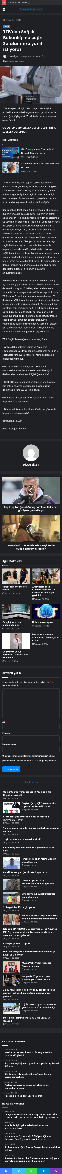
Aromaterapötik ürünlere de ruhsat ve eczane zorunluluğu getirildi (44, 591)
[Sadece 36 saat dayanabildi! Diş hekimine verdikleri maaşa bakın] (11, 919)
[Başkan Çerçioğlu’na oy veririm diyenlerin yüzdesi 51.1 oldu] (11, 807)
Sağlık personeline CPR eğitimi (14, 588)
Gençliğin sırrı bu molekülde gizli (11, 624)
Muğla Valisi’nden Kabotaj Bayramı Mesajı (36, 964)
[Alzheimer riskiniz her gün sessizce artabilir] (10, 167)
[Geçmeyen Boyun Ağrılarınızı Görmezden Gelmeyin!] (16, 641)
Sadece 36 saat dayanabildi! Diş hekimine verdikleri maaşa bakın (40, 917)
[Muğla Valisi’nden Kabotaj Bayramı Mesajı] (11, 967)
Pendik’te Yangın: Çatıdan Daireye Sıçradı (26, 872)
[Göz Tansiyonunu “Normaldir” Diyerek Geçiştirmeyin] (10, 152)
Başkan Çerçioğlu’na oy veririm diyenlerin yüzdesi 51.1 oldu (39, 805)
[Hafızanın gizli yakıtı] (46, 611)
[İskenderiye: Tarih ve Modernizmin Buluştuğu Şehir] (11, 884)
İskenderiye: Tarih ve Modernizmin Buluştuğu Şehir (38, 882)
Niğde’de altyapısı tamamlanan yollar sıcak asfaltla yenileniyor (39, 1006)
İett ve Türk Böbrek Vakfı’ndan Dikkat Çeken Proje (45, 637)
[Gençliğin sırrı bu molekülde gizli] (16, 611)
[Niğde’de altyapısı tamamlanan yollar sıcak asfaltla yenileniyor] (11, 1008)
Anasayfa (9, 20)
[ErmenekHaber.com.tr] (31, 9)
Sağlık (18, 20)
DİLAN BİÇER (12, 56)
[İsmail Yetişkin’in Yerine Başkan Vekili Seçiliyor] (11, 863)
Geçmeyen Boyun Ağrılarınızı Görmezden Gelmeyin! (15, 654)
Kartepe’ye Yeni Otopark (16, 943)
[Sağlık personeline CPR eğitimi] (16, 576)
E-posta (6, 733)
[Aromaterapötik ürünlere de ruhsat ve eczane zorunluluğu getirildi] (46, 576)
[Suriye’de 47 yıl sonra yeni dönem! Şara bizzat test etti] (11, 980)
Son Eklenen (31, 782)
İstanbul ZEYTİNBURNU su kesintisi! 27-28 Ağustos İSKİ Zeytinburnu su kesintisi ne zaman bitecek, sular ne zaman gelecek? (30, 932)
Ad (4, 722)
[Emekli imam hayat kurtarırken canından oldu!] (11, 898)
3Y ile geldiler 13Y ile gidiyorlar (19, 907)
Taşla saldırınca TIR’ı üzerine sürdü (22, 839)
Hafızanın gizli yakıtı (43, 622)
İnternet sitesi (9, 744)
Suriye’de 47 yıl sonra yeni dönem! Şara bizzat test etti (37, 978)
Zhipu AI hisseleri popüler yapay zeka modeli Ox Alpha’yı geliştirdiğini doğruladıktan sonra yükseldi (29, 993)
